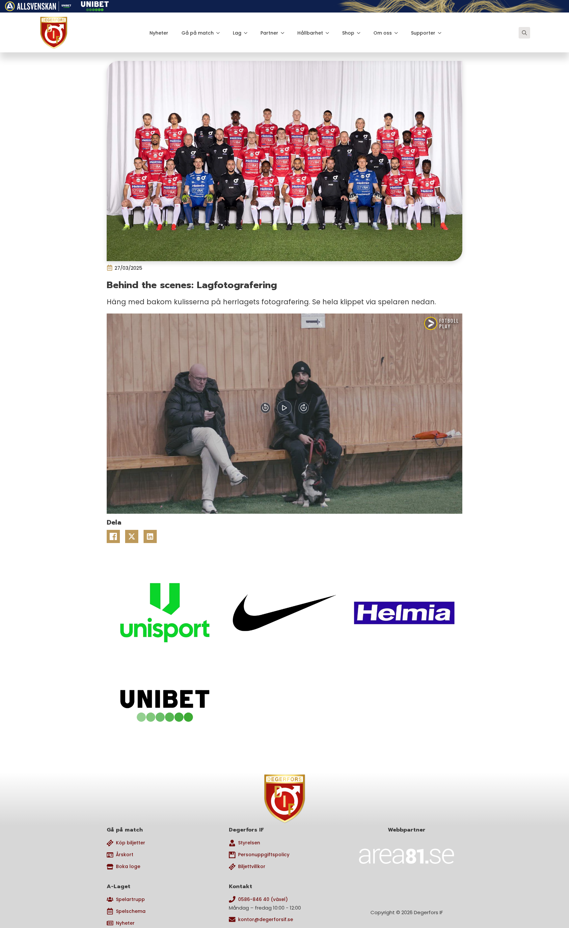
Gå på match (197, 33)
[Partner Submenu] (284, 33)
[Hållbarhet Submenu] (329, 33)
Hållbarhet (310, 33)
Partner (269, 33)
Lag (237, 33)
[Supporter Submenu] (441, 33)
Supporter (423, 33)
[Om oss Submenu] (398, 33)
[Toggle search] (524, 33)
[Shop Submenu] (360, 33)
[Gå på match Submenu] (220, 33)
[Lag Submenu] (247, 33)
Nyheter (158, 33)
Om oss (382, 33)
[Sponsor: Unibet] (95, 5)
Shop (348, 33)
